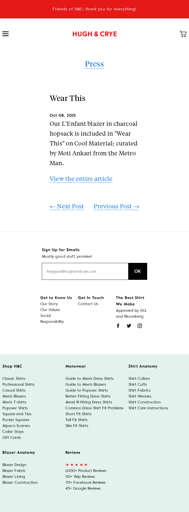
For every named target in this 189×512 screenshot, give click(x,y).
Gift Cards (11, 437)
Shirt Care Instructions (148, 408)
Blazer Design (14, 464)
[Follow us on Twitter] (129, 326)
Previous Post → (116, 206)
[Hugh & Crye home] (94, 34)
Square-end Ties (17, 414)
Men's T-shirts (14, 402)
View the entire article (81, 178)
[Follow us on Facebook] (118, 326)
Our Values (50, 309)
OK (137, 271)
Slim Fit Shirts (76, 425)
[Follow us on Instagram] (140, 326)
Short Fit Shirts (78, 414)
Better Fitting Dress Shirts (87, 396)
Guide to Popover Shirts (86, 390)
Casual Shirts (14, 390)
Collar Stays (13, 431)
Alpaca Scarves (16, 425)
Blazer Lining (13, 476)
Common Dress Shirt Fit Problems (94, 408)
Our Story (49, 303)
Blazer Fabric (14, 470)
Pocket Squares (16, 419)
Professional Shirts (18, 384)
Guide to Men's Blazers (85, 384)
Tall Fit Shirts (76, 419)
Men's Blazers (14, 396)
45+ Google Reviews (83, 488)
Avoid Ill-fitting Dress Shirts (88, 402)
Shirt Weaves (139, 396)
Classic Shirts (13, 378)
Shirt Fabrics (139, 390)
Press (94, 63)
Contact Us (88, 303)
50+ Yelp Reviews (80, 476)
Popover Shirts (15, 408)
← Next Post (67, 206)
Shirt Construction (144, 402)
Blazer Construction (20, 482)
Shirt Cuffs (137, 384)
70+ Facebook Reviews (85, 482)
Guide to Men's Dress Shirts (89, 378)
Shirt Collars (139, 378)
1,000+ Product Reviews (85, 470)
